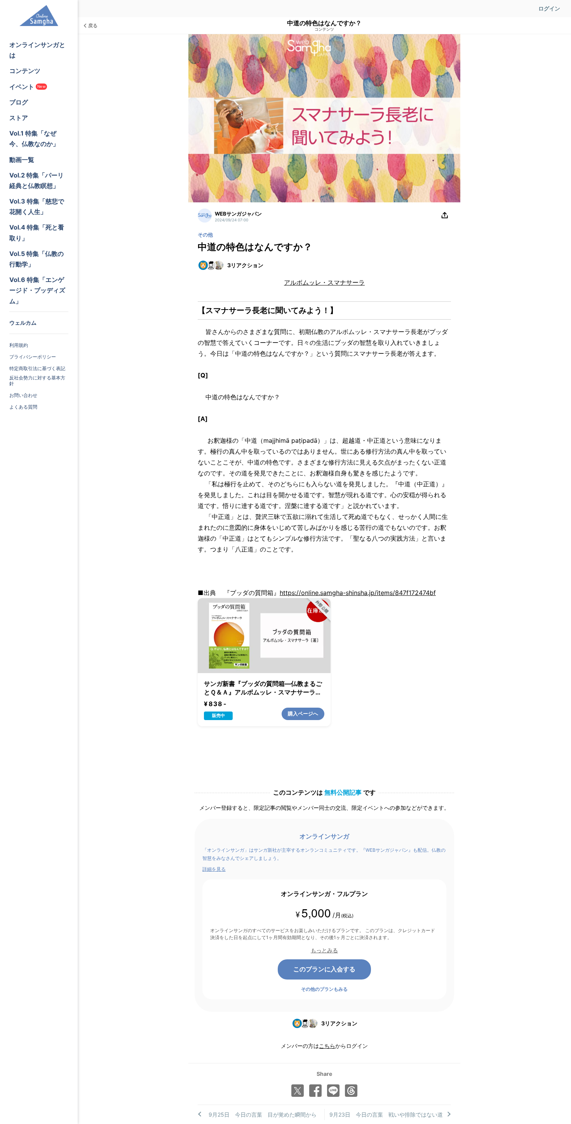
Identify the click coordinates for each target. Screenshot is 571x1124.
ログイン (549, 8)
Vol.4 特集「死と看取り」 (36, 232)
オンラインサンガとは (37, 50)
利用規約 (18, 345)
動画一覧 (21, 160)
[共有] (445, 215)
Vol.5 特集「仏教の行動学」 (36, 259)
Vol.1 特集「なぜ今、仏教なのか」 (34, 138)
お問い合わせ (23, 395)
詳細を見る (214, 869)
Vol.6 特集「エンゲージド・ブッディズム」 (37, 290)
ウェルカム (23, 322)
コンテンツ (24, 71)
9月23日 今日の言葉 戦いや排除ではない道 (386, 1114)
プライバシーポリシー (32, 357)
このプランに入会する (324, 969)
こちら (327, 1045)
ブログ (18, 102)
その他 (205, 234)
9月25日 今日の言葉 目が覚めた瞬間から (263, 1114)
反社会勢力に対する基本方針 (37, 381)
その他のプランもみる (324, 989)
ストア (18, 118)
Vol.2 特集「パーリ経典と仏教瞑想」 (36, 180)
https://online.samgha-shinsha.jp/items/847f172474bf (358, 593)
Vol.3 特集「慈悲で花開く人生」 (36, 206)
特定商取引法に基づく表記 (37, 368)
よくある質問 (23, 407)
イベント (27, 86)
